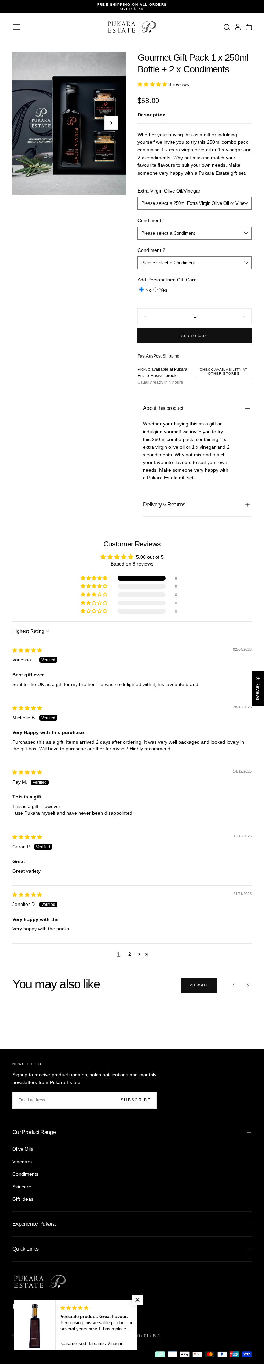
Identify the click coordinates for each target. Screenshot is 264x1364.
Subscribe (136, 1100)
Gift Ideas (22, 1199)
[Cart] (249, 27)
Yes (163, 290)
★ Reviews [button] (258, 688)
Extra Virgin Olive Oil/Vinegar (169, 191)
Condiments (25, 1174)
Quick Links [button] (25, 1249)
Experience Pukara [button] (33, 1224)
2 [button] (129, 954)
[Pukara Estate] (39, 1282)
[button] (16, 27)
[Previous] (234, 985)
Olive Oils (22, 1149)
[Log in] (238, 27)
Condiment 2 (151, 250)
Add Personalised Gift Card (167, 279)
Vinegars (22, 1161)
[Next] (247, 985)
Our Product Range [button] (34, 1132)
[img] (27, 650)
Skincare (21, 1186)
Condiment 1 (151, 220)
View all (199, 985)
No (148, 290)
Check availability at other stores (224, 372)
